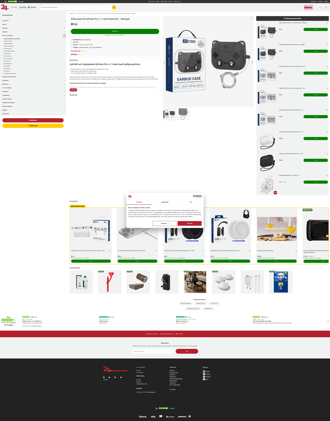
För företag (172, 389)
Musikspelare (5, 95)
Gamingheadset (8, 64)
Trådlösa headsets (8, 44)
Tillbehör (4, 110)
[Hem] (5, 7)
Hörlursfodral (7, 69)
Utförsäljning (33, 126)
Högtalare (5, 32)
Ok (187, 351)
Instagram (207, 377)
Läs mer (73, 90)
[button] (189, 416)
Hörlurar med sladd (8, 46)
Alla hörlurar (7, 71)
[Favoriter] (320, 7)
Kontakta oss (173, 377)
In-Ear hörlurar (7, 54)
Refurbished (5, 114)
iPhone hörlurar (8, 49)
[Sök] (114, 7)
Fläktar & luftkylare (7, 106)
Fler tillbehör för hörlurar (10, 74)
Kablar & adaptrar (7, 99)
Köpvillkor (172, 371)
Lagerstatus (173, 383)
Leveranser (172, 375)
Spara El (4, 24)
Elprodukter (5, 81)
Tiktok (206, 379)
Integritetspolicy (174, 373)
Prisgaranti (33, 120)
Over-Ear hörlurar (8, 59)
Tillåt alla (189, 223)
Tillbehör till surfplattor (8, 103)
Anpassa (163, 223)
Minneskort (5, 84)
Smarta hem (5, 21)
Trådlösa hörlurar (8, 41)
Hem (76, 14)
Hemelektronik (7, 15)
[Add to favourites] (252, 18)
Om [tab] (191, 202)
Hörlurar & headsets (7, 36)
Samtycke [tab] (139, 202)
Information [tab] (165, 202)
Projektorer (5, 92)
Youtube (207, 372)
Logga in (326, 1)
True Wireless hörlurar (9, 51)
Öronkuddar (7, 66)
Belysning (5, 28)
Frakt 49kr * (178, 1)
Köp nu (115, 31)
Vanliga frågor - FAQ (141, 384)
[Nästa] (327, 236)
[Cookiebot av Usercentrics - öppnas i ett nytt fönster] (194, 196)
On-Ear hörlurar (8, 56)
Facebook (207, 374)
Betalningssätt (173, 381)
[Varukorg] (326, 7)
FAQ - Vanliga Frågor (175, 385)
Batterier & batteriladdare (9, 77)
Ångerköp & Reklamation (176, 379)
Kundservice (314, 1)
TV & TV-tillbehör (7, 88)
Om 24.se (320, 1)
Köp (316, 29)
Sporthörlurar (7, 61)
